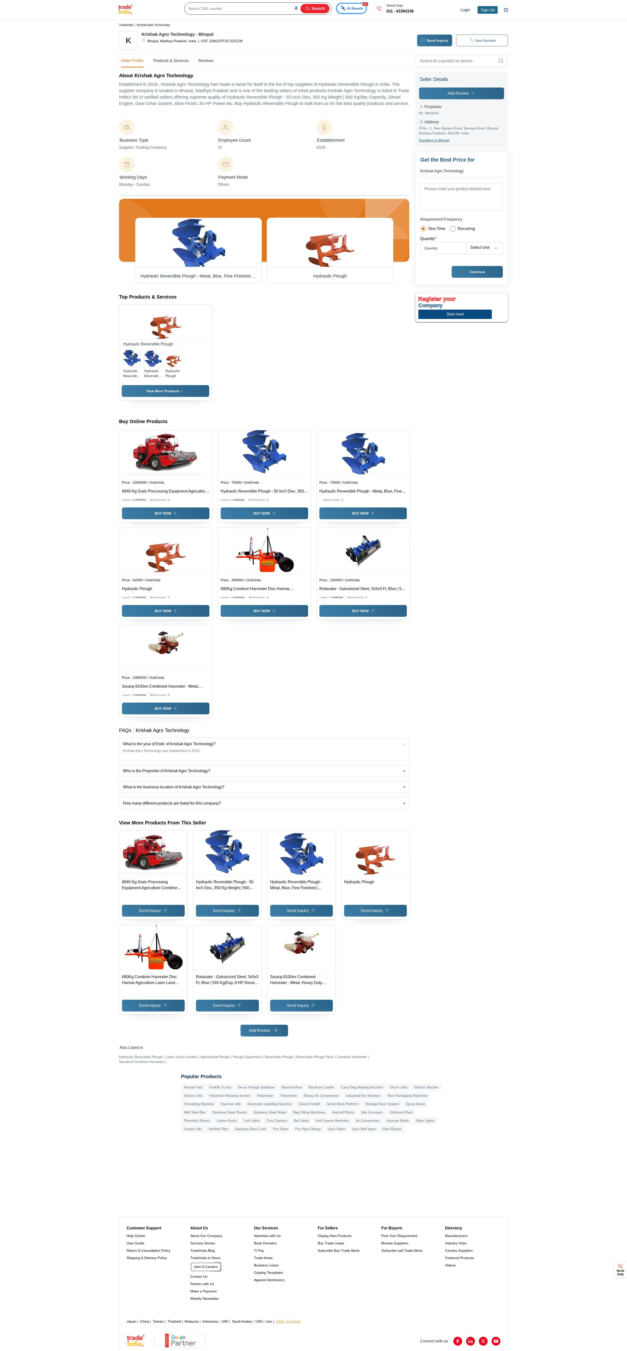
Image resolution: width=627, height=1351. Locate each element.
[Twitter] (483, 1341)
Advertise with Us (267, 1236)
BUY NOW (163, 513)
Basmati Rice (292, 1087)
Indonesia (209, 1321)
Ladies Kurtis (227, 1121)
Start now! (455, 314)
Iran (269, 1321)
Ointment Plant (401, 1112)
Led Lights (252, 1121)
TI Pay (259, 1250)
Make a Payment (203, 1291)
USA (258, 1321)
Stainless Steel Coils (250, 1129)
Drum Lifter (399, 1087)
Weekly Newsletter (204, 1298)
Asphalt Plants (343, 1112)
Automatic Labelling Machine (269, 1104)
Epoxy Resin (415, 1104)
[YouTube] (496, 1341)
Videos (450, 1265)
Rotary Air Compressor (321, 1096)
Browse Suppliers (394, 1243)
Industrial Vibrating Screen (229, 1096)
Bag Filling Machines (309, 1112)
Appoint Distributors (269, 1280)
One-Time (436, 229)
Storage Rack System (382, 1104)
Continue (477, 272)
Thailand (174, 1321)
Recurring (466, 229)
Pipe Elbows (392, 1129)
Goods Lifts (193, 1129)
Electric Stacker (426, 1087)
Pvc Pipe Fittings (308, 1129)
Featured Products (459, 1258)
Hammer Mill (231, 1104)
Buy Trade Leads (331, 1243)
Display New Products (334, 1236)
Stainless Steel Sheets (229, 1112)
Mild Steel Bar (194, 1112)
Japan (131, 1321)
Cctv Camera (277, 1121)
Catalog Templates (268, 1273)
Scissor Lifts (193, 1096)
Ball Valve (301, 1121)
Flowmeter (288, 1096)
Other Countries (288, 1321)
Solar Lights (425, 1121)
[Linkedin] (470, 1341)
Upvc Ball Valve (364, 1129)
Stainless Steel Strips (270, 1112)
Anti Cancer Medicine (332, 1121)
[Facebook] (458, 1341)
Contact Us (198, 1276)
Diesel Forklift (309, 1104)
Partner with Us (202, 1284)
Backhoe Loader (321, 1087)
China (144, 1321)
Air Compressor (368, 1121)
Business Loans (266, 1265)
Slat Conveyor (372, 1112)
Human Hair (193, 1087)
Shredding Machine (199, 1104)
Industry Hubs (456, 1243)
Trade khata (263, 1258)
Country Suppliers (459, 1250)
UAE (224, 1321)
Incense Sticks (398, 1121)
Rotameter (265, 1096)
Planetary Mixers (197, 1121)
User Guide (135, 1243)
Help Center (136, 1236)
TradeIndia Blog (202, 1250)
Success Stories (202, 1243)
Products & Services (171, 61)
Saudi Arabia (242, 1321)
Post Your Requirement (399, 1236)
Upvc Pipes (336, 1129)
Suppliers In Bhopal (434, 140)
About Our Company (206, 1236)
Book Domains (265, 1243)
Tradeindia (126, 25)
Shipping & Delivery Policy (147, 1258)
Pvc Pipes (280, 1129)
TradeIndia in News (205, 1258)
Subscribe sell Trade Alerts (401, 1250)
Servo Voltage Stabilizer (256, 1087)
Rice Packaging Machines (407, 1096)
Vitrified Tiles (218, 1129)
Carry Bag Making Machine (362, 1087)
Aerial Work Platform (343, 1104)
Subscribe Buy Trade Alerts (339, 1250)
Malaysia (191, 1321)
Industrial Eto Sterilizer (363, 1096)
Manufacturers (456, 1236)
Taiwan (158, 1321)
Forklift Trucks (220, 1087)
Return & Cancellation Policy (148, 1250)
